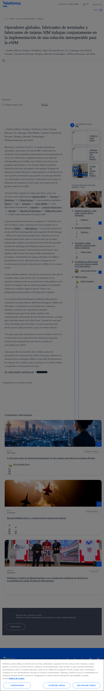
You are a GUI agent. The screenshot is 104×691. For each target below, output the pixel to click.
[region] (52, 675)
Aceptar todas (56, 685)
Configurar (17, 685)
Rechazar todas (86, 685)
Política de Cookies (16, 678)
